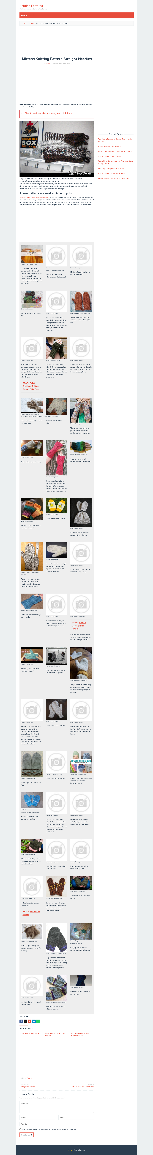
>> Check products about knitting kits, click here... (47, 113)
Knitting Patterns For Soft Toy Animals (111, 173)
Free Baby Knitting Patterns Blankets (111, 168)
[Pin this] (29, 1021)
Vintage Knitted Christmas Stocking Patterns (113, 178)
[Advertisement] (76, 45)
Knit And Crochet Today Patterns (109, 146)
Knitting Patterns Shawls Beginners (110, 156)
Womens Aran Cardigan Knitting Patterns (80, 1034)
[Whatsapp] (38, 1021)
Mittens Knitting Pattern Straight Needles (33, 197)
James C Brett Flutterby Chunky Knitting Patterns (115, 151)
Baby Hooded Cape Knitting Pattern (55, 1034)
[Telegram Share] (34, 1021)
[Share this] (21, 1021)
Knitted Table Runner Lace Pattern (82, 1085)
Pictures (29, 1078)
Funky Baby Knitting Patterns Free (30, 1034)
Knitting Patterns (31, 6)
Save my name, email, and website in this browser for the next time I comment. (49, 1129)
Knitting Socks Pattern (27, 1085)
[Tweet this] (25, 1021)
